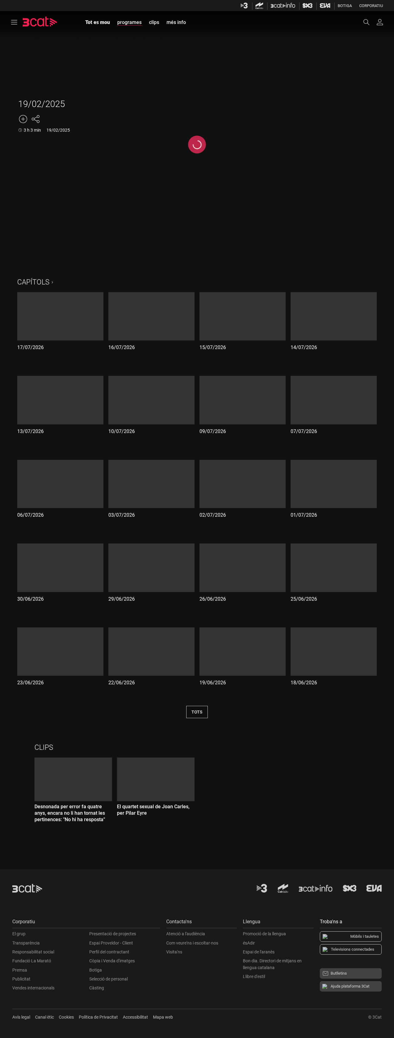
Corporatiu (371, 5)
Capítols (33, 282)
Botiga (345, 5)
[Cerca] (369, 22)
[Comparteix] (35, 119)
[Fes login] (380, 22)
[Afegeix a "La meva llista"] (23, 119)
